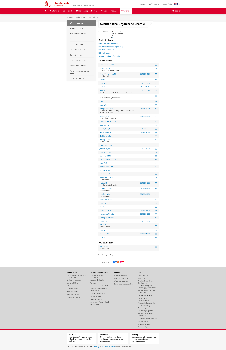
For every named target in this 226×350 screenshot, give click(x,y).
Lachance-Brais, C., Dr (108, 160)
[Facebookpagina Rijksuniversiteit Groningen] (114, 262)
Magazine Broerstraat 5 (122, 278)
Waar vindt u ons (93, 17)
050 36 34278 (145, 109)
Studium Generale (96, 299)
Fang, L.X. (103, 105)
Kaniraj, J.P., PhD (106, 152)
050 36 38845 (145, 210)
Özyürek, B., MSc (106, 189)
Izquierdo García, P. (107, 145)
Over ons (70, 17)
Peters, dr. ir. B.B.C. (107, 200)
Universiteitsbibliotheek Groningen (98, 276)
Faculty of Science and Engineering (145, 314)
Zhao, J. (102, 237)
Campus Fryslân (143, 321)
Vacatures (141, 278)
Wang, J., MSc (105, 234)
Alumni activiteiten (120, 275)
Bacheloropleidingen (74, 280)
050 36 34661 (145, 74)
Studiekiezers (72, 272)
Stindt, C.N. (104, 221)
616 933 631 (144, 87)
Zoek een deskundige (97, 280)
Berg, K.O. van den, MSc (108, 74)
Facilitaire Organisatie (145, 327)
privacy (96, 347)
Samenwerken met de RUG (99, 286)
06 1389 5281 (145, 234)
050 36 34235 (145, 129)
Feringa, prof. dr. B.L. (107, 109)
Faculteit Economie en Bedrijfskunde (145, 282)
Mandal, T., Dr (105, 170)
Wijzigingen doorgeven (121, 281)
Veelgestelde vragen (73, 297)
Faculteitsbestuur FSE (106, 50)
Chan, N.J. (103, 83)
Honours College (72, 292)
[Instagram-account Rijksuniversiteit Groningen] (121, 262)
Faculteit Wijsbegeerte (145, 311)
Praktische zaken (80, 17)
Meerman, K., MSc (106, 177)
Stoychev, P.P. (105, 225)
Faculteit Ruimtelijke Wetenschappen (144, 307)
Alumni (117, 272)
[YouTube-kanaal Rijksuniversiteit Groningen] (123, 262)
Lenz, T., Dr (104, 163)
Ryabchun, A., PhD (106, 210)
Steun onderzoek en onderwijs (124, 284)
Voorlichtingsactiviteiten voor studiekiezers (76, 276)
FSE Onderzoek (103, 53)
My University (154, 4)
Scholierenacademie (73, 286)
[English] (177, 4)
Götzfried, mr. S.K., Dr (108, 122)
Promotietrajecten (73, 294)
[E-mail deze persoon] (156, 65)
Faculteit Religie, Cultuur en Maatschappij (147, 292)
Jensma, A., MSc (105, 149)
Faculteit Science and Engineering (110, 47)
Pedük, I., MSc (105, 194)
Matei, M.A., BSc (105, 174)
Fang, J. (102, 101)
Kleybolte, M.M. (105, 156)
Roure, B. (103, 207)
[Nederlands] (175, 4)
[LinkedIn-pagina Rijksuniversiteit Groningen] (116, 262)
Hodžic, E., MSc (105, 136)
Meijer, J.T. (103, 183)
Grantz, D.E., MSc (106, 129)
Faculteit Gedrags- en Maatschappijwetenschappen (147, 287)
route (114, 37)
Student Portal (167, 4)
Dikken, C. (103, 90)
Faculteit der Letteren (145, 295)
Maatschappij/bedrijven (99, 272)
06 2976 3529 (145, 189)
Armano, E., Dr (105, 68)
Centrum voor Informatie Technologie (98, 290)
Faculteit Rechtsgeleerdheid (147, 303)
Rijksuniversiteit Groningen (108, 43)
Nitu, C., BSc (104, 247)
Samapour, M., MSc (107, 214)
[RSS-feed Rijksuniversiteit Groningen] (118, 262)
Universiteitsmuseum (97, 293)
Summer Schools (72, 289)
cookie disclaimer (108, 347)
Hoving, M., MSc (105, 140)
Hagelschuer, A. (105, 132)
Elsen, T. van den (106, 96)
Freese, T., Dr (104, 116)
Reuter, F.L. (104, 203)
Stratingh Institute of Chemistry (110, 56)
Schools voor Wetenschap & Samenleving (99, 303)
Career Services (95, 296)
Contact (143, 4)
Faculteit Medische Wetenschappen (144, 299)
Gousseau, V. (104, 125)
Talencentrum (95, 283)
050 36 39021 (145, 83)
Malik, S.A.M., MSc (106, 167)
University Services (144, 324)
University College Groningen (147, 318)
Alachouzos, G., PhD (107, 65)
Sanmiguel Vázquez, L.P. (109, 218)
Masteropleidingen (73, 283)
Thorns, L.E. (104, 230)
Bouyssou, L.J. (105, 80)
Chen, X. (103, 87)
